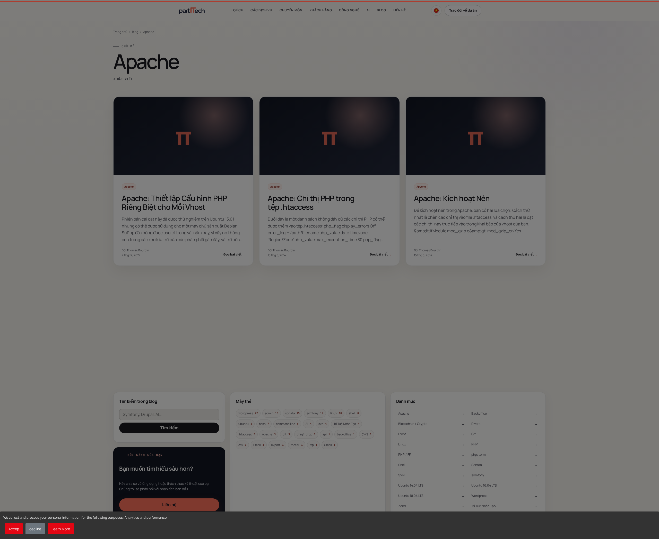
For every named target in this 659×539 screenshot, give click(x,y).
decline (35, 528)
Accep (13, 528)
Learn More (60, 528)
